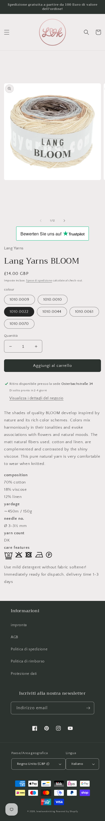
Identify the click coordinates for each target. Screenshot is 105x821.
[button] (7, 32)
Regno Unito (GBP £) (33, 764)
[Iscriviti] (88, 708)
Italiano (77, 764)
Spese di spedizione (39, 280)
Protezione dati (24, 674)
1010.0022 (19, 312)
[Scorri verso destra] (64, 221)
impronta (19, 625)
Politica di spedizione (29, 649)
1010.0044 (52, 312)
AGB (14, 637)
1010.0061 (84, 312)
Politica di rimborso (28, 661)
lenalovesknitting (45, 811)
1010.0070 (19, 324)
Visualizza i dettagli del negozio (36, 398)
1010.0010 (52, 299)
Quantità (11, 336)
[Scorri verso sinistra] (41, 221)
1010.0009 (19, 299)
